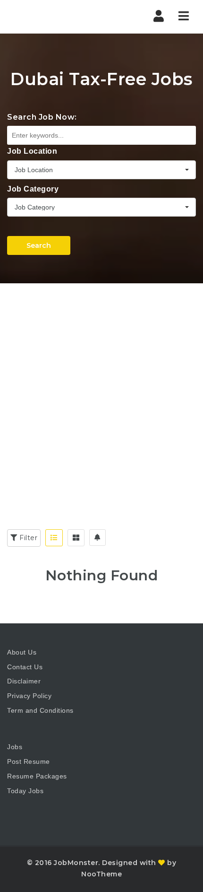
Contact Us (24, 667)
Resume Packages (37, 776)
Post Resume (28, 761)
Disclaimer (24, 681)
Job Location (32, 151)
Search (38, 245)
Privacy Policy (29, 696)
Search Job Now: (42, 117)
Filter (27, 537)
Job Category (33, 189)
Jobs (14, 747)
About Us (21, 652)
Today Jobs (25, 791)
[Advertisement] (101, 389)
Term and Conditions (40, 710)
